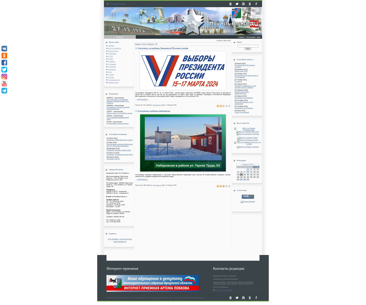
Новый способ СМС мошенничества (242, 92)
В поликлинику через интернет (118, 123)
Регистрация (250, 37)
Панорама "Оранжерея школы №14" (120, 154)
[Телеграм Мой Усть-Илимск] (248, 147)
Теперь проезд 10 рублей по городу (119, 113)
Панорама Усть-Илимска (244, 98)
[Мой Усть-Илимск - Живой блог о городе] (233, 27)
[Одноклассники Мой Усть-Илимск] (247, 130)
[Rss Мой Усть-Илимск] (247, 144)
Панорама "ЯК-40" (113, 159)
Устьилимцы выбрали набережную (154, 111)
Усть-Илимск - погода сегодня (120, 239)
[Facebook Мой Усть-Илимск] (248, 134)
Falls (170, 298)
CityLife (176, 298)
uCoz (157, 298)
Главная (241, 37)
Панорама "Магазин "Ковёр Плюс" (119, 150)
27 (241, 179)
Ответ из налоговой (242, 112)
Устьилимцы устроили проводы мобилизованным (118, 108)
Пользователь (157, 105)
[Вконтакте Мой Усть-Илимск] (248, 131)
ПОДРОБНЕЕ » (142, 99)
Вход (259, 37)
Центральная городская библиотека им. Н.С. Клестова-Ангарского (120, 145)
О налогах (238, 81)
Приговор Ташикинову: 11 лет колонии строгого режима (245, 86)
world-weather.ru (119, 242)
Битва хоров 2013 (241, 71)
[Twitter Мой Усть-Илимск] (247, 137)
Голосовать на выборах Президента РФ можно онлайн (163, 48)
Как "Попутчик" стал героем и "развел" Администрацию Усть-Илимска (118, 101)
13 (241, 174)
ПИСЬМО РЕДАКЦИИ (118, 4)
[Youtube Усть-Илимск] (248, 140)
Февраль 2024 (248, 164)
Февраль (151, 44)
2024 (144, 44)
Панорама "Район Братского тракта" (120, 140)
